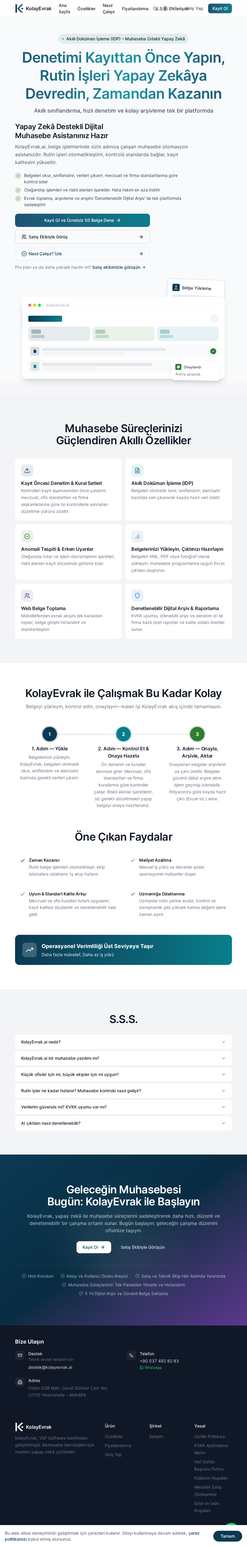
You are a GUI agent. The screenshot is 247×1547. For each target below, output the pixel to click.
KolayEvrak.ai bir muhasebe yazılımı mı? (60, 1058)
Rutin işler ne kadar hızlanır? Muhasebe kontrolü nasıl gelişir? (81, 1090)
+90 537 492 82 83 (159, 1360)
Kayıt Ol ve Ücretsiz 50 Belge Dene (79, 220)
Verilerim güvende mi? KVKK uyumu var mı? (64, 1106)
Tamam (227, 1536)
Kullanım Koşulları (211, 1477)
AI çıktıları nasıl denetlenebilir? (50, 1123)
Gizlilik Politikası (209, 1436)
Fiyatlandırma (118, 1445)
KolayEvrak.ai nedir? (41, 1041)
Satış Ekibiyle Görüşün (143, 1247)
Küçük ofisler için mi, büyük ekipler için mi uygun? (70, 1074)
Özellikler (114, 1436)
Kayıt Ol (220, 8)
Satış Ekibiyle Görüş (48, 236)
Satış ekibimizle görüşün (116, 267)
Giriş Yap (194, 8)
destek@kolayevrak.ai (50, 1367)
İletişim (156, 1436)
